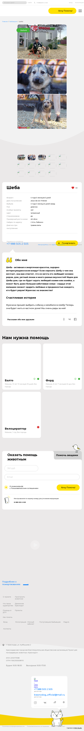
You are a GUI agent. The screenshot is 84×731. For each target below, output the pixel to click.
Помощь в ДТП (7, 611)
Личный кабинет (30, 623)
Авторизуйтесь (43, 244)
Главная (5, 21)
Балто (9, 380)
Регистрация (79, 2)
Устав (53, 726)
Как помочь (7, 617)
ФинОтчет (61, 726)
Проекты (18, 610)
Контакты (7, 629)
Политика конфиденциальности (13, 726)
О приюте (7, 597)
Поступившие (45, 622)
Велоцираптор (15, 428)
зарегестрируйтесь (58, 244)
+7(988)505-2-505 (42, 3)
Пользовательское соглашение (38, 726)
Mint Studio (78, 728)
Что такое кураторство (8, 605)
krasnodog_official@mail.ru (49, 694)
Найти (30, 2)
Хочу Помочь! (68, 487)
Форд (50, 380)
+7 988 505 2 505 (17, 243)
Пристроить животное (20, 598)
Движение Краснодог (19, 605)
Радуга (66, 622)
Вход (70, 2)
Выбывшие (13, 21)
